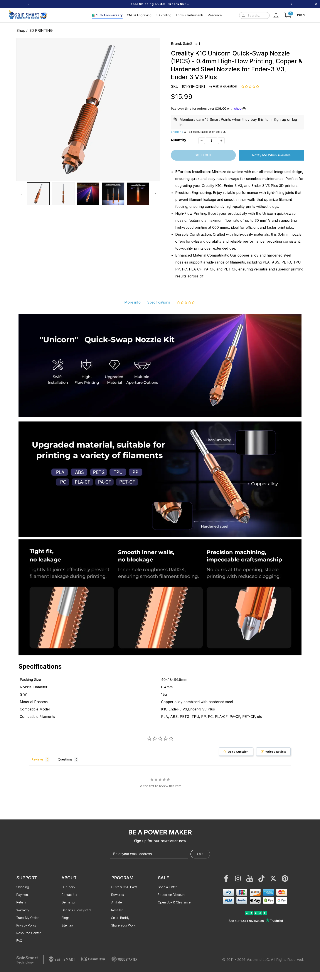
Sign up (279, 119)
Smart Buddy (120, 918)
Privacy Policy (26, 925)
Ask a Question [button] (238, 752)
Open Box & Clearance (174, 902)
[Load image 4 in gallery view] (113, 193)
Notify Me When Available (271, 155)
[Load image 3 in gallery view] (88, 193)
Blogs (65, 918)
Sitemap (67, 925)
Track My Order (27, 918)
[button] (288, 15)
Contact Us (69, 894)
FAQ (19, 940)
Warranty (22, 910)
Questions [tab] (65, 759)
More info (132, 302)
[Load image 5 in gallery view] (138, 193)
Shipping (177, 131)
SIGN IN (192, 4)
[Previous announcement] (29, 4)
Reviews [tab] (37, 759)
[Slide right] (155, 193)
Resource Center (28, 933)
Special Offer (167, 887)
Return (21, 902)
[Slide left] (21, 193)
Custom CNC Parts (124, 887)
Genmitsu (68, 902)
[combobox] (254, 15)
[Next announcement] (291, 4)
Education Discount (171, 894)
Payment (22, 894)
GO (200, 854)
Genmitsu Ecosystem (76, 910)
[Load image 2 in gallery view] (63, 193)
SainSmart (191, 43)
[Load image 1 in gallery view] (38, 193)
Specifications (158, 302)
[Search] (243, 15)
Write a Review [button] (275, 752)
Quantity (178, 140)
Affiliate (116, 902)
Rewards (117, 894)
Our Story (68, 887)
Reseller (117, 910)
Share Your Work (123, 925)
